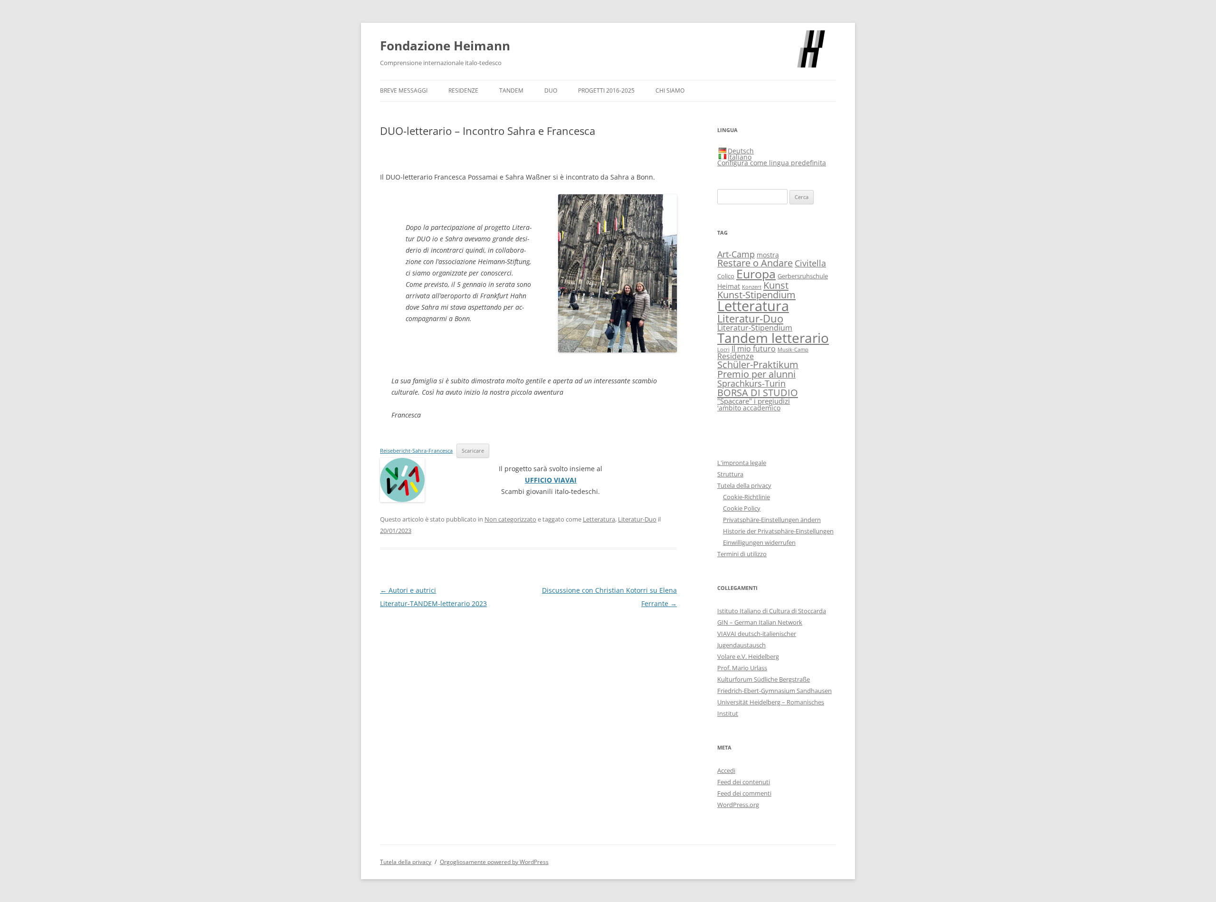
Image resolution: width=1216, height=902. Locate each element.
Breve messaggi (404, 90)
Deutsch (741, 150)
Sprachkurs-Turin (751, 383)
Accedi (726, 770)
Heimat (728, 286)
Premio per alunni (756, 374)
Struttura (730, 474)
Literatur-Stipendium (754, 327)
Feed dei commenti (744, 793)
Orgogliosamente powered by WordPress (494, 862)
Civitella (810, 263)
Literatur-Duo (637, 519)
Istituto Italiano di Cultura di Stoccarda (771, 611)
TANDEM (511, 90)
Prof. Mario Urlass (742, 668)
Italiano (739, 156)
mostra (768, 254)
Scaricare (473, 450)
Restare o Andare (755, 262)
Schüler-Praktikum (757, 364)
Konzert (751, 287)
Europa (756, 274)
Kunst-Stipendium (756, 294)
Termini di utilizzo (742, 554)
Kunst (775, 285)
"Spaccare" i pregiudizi (753, 401)
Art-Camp (736, 254)
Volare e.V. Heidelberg (748, 656)
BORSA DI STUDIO (757, 392)
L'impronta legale (741, 462)
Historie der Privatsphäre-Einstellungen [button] (778, 531)
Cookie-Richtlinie (746, 497)
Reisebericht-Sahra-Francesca (416, 450)
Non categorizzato (510, 519)
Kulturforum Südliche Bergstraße (763, 679)
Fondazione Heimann (445, 45)
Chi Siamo (670, 90)
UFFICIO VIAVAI (551, 479)
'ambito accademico (748, 407)
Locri (723, 349)
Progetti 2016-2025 (606, 90)
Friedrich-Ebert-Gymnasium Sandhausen (774, 690)
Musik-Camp (793, 349)
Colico (725, 276)
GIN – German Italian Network (759, 622)
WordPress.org (738, 804)
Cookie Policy (741, 508)
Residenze (463, 90)
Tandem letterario (773, 338)
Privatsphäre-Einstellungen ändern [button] (772, 519)
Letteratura (599, 519)
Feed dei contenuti (743, 782)
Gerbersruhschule (803, 276)
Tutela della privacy (744, 485)
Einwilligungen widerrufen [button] (759, 542)
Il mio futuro (754, 348)
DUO (550, 90)
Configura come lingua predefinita (771, 162)
